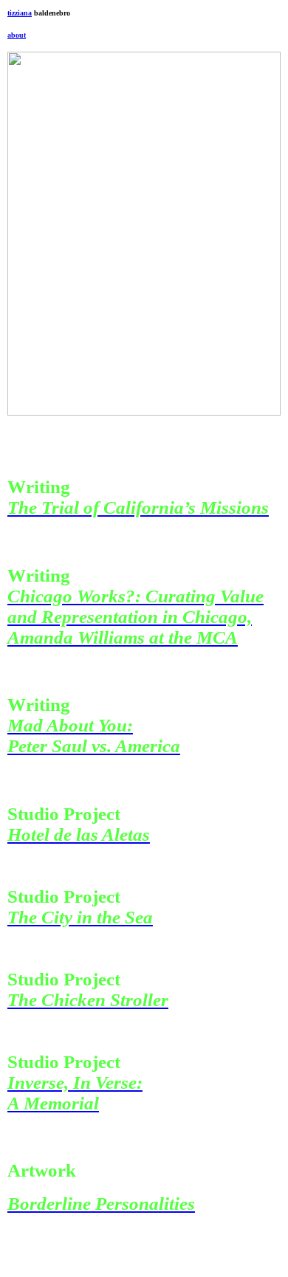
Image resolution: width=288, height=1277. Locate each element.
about (16, 35)
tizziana (19, 13)
